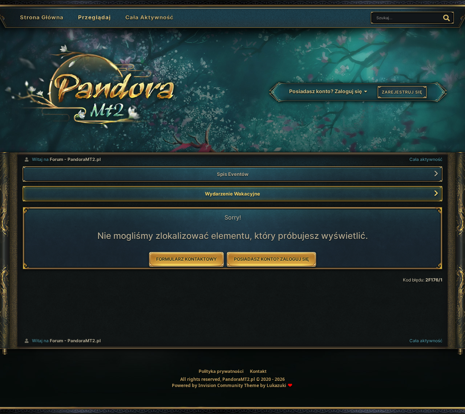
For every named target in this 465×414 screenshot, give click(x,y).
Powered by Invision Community (207, 385)
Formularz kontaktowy (186, 259)
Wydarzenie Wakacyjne (232, 194)
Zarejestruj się (402, 92)
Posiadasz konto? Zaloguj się (326, 91)
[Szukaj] (446, 18)
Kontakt (258, 371)
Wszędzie (419, 17)
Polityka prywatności (221, 371)
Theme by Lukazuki (265, 385)
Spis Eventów (232, 174)
